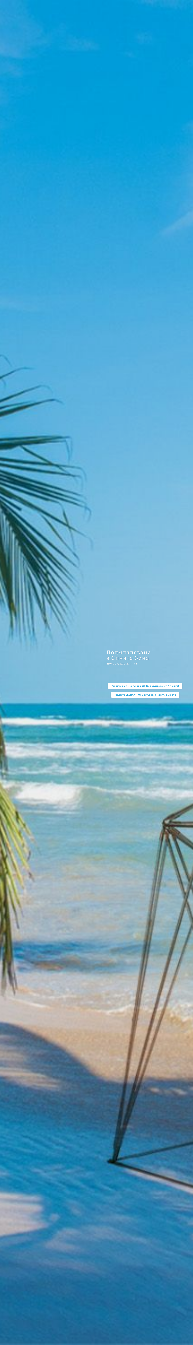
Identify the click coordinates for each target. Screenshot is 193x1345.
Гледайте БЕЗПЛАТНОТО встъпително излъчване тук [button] (145, 695)
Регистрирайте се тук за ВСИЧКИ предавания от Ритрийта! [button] (145, 686)
